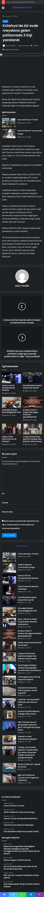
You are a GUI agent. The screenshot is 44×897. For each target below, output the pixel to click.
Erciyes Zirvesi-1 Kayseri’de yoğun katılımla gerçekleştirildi (30, 413)
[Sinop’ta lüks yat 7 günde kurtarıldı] (9, 767)
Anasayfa (7, 16)
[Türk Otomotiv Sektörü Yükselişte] (9, 589)
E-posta (5, 503)
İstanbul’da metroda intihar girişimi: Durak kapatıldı (27, 690)
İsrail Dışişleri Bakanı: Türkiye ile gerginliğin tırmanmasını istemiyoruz (29, 668)
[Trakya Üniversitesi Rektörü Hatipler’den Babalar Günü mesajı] (32, 429)
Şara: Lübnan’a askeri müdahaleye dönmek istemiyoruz (27, 621)
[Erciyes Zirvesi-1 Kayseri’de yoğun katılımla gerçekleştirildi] (32, 402)
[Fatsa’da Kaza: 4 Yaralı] (8, 122)
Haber (15, 16)
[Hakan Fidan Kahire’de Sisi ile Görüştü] (11, 429)
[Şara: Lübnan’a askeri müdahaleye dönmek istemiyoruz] (9, 622)
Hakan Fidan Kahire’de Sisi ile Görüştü (9, 439)
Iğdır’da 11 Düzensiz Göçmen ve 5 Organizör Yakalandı (28, 777)
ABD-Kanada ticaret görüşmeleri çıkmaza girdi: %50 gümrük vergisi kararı (29, 726)
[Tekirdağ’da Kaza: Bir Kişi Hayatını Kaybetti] (9, 680)
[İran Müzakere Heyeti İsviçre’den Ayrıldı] (32, 377)
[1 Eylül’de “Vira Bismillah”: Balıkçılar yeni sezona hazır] (9, 703)
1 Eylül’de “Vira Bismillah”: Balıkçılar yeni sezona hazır (29, 702)
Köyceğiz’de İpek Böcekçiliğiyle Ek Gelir (11, 411)
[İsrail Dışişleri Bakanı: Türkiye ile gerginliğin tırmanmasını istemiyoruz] (9, 668)
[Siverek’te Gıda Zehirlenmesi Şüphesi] (9, 739)
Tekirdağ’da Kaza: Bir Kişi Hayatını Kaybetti (29, 678)
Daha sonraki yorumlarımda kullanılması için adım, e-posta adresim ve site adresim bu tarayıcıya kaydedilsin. (20, 524)
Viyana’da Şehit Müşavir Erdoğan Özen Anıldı (28, 712)
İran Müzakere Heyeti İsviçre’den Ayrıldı (32, 386)
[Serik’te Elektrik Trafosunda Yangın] (8, 133)
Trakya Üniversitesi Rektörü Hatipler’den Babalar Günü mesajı (32, 439)
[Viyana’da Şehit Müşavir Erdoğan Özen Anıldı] (9, 714)
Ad (3, 493)
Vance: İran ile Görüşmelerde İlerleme (20, 2)
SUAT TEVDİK (10, 46)
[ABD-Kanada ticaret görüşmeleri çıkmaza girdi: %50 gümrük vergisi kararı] (9, 725)
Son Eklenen (22, 546)
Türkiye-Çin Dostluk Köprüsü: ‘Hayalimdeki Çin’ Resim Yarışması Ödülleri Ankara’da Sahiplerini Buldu (28, 752)
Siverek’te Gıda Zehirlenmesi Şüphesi (27, 737)
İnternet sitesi (7, 512)
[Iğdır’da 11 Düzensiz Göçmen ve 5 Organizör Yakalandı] (9, 778)
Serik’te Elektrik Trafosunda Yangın (26, 565)
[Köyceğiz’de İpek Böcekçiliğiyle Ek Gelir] (11, 402)
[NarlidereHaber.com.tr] (22, 7)
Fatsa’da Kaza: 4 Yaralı (27, 119)
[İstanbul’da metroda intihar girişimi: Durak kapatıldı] (9, 691)
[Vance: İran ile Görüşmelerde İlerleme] (11, 377)
